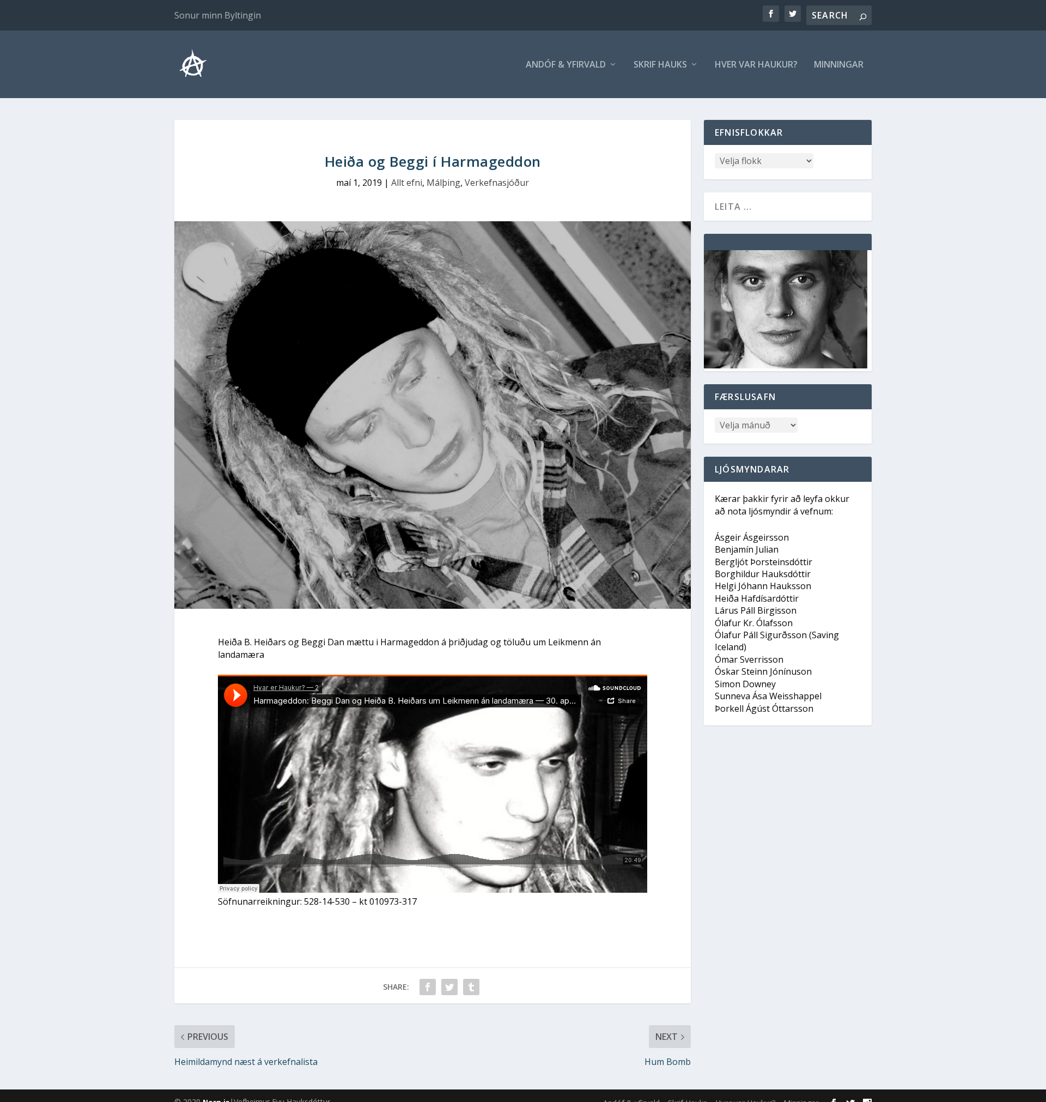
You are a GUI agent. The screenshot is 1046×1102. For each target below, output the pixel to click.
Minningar (838, 65)
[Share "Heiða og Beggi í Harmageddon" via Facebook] (428, 987)
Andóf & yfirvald (566, 65)
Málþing (443, 183)
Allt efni (406, 183)
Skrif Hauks (660, 65)
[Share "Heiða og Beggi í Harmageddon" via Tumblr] (471, 987)
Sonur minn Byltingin (217, 15)
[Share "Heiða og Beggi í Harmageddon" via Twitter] (449, 987)
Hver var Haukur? (756, 65)
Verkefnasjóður (497, 183)
